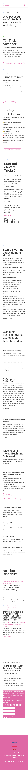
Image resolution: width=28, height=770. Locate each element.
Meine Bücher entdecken (11, 499)
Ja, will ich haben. (9, 101)
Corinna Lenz (8, 592)
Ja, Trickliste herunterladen (12, 150)
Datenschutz (17, 752)
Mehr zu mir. (8, 215)
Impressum (10, 752)
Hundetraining (6, 624)
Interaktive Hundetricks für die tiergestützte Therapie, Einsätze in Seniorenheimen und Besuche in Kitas (13, 616)
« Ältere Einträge (7, 636)
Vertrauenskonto (7, 594)
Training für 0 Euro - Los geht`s (13, 63)
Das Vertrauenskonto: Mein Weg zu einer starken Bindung (12, 587)
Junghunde (22, 622)
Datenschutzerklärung (16, 695)
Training (12, 624)
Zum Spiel (7, 494)
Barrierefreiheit (7, 755)
